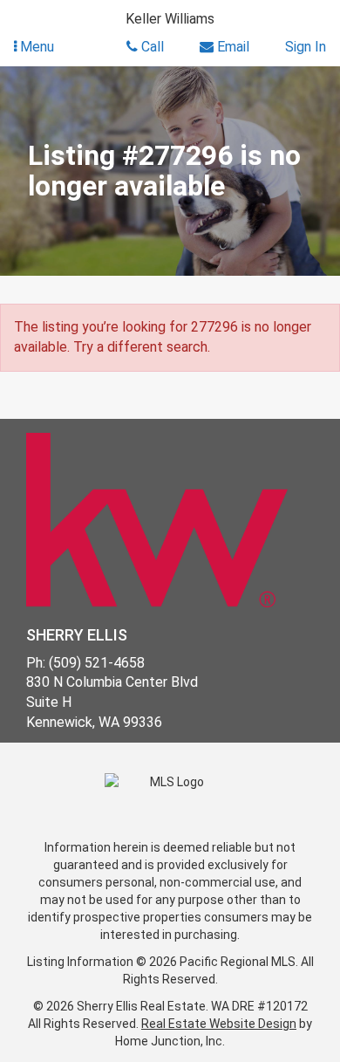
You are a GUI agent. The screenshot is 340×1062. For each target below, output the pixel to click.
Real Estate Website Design (218, 1024)
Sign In (305, 46)
